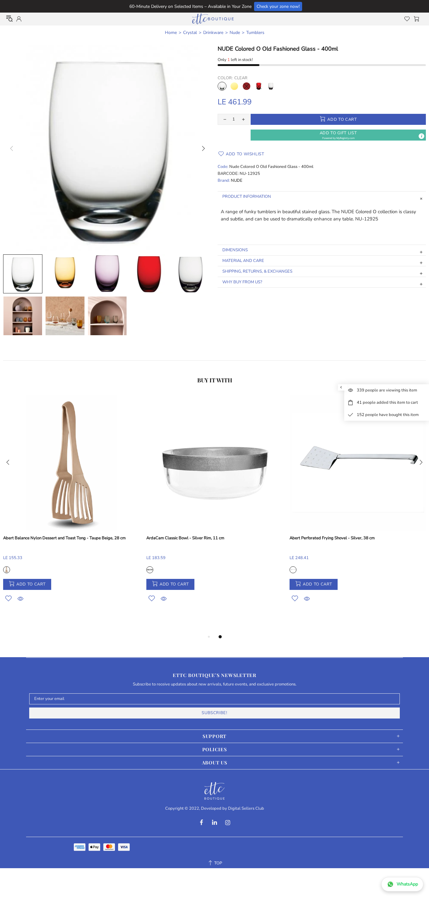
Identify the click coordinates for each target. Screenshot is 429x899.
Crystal (190, 32)
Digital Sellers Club (246, 808)
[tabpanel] (71, 506)
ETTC (213, 19)
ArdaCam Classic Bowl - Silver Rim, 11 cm (185, 538)
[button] (338, 135)
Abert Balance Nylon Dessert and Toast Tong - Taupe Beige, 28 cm (64, 538)
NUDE (236, 180)
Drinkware (213, 32)
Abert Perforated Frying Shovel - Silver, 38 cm (332, 538)
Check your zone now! (278, 6)
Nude (235, 32)
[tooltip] (421, 136)
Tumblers (255, 32)
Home (171, 32)
